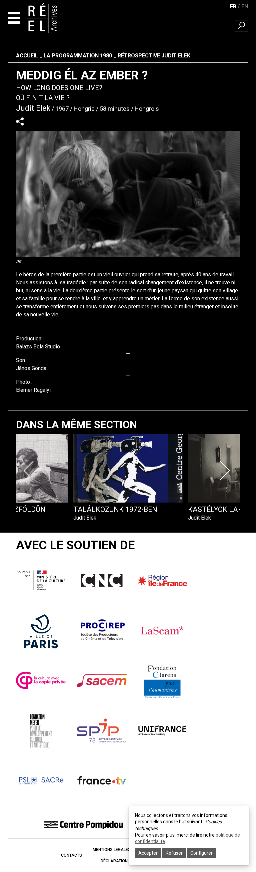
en (244, 6)
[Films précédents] (30, 470)
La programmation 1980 (78, 55)
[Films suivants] (226, 470)
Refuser (174, 853)
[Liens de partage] (20, 121)
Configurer (201, 853)
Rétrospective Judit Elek (154, 55)
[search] (241, 25)
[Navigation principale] (14, 18)
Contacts (71, 855)
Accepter (148, 853)
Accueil (27, 55)
